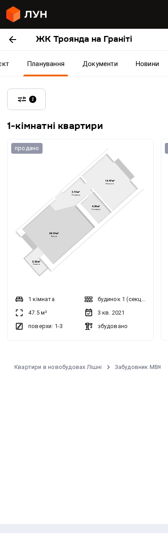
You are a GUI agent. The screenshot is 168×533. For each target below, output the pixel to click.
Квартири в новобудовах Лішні (58, 367)
